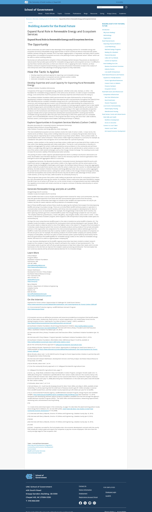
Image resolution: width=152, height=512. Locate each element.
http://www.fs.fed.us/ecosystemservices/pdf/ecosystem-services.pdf (49, 323)
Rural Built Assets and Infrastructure (112, 92)
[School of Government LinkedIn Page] (89, 504)
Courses (67, 13)
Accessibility (119, 2)
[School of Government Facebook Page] (80, 504)
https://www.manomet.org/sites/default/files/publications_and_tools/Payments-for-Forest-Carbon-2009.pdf (62, 304)
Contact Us (82, 486)
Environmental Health (35, 453)
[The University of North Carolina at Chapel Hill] (26, 2)
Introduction (105, 29)
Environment (32, 449)
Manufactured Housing (111, 111)
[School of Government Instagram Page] (94, 504)
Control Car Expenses (111, 60)
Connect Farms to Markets (112, 83)
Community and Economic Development (40, 447)
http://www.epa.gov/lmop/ (36, 309)
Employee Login (111, 492)
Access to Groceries (110, 123)
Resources (93, 13)
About (40, 13)
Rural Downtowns (110, 100)
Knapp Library (111, 13)
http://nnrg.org (32, 281)
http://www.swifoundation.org (37, 267)
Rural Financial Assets (108, 41)
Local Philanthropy (110, 46)
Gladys (108, 496)
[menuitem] (80, 503)
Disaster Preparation (111, 103)
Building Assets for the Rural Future (49, 19)
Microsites (36, 19)
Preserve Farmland (110, 86)
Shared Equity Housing (111, 108)
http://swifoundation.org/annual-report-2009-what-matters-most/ (49, 342)
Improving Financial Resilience (112, 44)
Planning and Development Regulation (40, 445)
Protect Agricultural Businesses (114, 80)
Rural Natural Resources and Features (113, 75)
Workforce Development (112, 120)
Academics (122, 13)
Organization (107, 38)
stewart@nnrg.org (33, 279)
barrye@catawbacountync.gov (37, 294)
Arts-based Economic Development (115, 131)
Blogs (86, 13)
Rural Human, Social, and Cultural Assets (114, 114)
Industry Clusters (110, 69)
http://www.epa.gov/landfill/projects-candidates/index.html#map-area (55, 394)
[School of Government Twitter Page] (85, 504)
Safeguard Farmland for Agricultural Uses (69, 345)
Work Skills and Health (109, 117)
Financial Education (110, 55)
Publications (77, 13)
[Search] (122, 7)
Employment (83, 494)
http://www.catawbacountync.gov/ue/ (39, 295)
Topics (59, 13)
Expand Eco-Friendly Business (112, 77)
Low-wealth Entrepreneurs (112, 72)
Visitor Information (85, 490)
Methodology (107, 35)
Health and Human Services (36, 451)
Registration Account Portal (88, 497)
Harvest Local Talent (111, 128)
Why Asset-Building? (109, 32)
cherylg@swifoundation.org (36, 265)
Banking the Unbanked (111, 52)
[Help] (126, 7)
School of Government (39, 9)
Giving (102, 13)
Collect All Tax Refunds (111, 58)
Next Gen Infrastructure (112, 97)
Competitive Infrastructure (111, 94)
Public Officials (50, 13)
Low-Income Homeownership (112, 106)
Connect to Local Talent (110, 125)
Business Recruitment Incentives (114, 66)
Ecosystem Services (110, 89)
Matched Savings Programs (113, 49)
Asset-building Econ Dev (110, 63)
